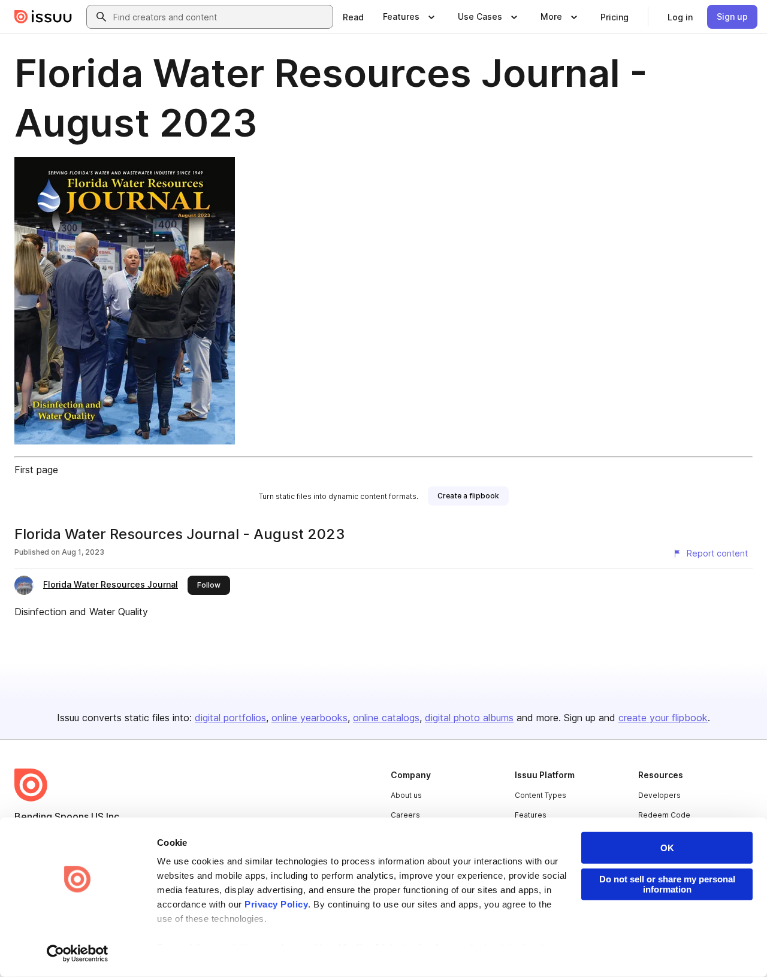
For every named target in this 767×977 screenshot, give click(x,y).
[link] (353, 17)
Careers (405, 814)
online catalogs (386, 718)
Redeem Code (664, 814)
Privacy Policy (276, 904)
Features (530, 814)
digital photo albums (469, 718)
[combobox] (220, 16)
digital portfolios (230, 718)
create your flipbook (663, 718)
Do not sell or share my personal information (667, 884)
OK (667, 848)
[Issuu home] (43, 16)
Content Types (540, 795)
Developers (659, 795)
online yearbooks (309, 718)
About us (406, 795)
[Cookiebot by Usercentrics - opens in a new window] (77, 954)
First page (36, 470)
